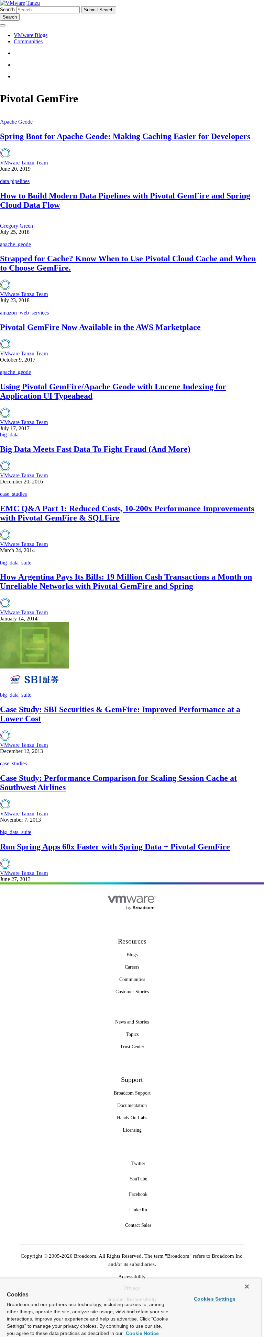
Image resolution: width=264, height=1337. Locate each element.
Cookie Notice (141, 1333)
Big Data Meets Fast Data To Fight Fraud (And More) (95, 449)
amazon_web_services (24, 313)
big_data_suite (15, 562)
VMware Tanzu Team (24, 162)
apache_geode (15, 244)
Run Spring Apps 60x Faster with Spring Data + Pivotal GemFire (115, 846)
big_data (9, 434)
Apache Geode (16, 122)
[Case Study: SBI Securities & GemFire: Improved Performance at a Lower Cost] (34, 689)
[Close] (247, 1286)
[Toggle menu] (3, 25)
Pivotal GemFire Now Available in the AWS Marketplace (100, 327)
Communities (28, 41)
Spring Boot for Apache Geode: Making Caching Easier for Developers (125, 136)
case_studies (13, 494)
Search (7, 9)
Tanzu (33, 3)
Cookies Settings (214, 1299)
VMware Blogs (30, 35)
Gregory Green (16, 226)
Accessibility (132, 1276)
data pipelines (15, 181)
